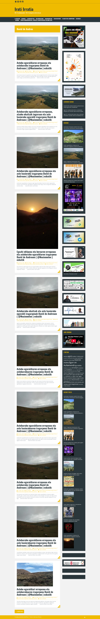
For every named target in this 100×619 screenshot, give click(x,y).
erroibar (69, 368)
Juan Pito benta (81, 373)
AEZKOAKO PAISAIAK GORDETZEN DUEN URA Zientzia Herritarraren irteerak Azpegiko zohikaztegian (73, 127)
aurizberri (65, 358)
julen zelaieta (66, 374)
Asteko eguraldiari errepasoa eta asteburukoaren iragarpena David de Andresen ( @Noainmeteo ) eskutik (35, 591)
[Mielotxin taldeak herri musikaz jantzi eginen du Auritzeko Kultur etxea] (73, 197)
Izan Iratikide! (57, 19)
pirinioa (36, 72)
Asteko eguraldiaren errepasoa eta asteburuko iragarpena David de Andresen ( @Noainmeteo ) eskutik (34, 65)
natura (70, 379)
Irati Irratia (24, 9)
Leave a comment (43, 72)
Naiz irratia (66, 379)
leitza (71, 376)
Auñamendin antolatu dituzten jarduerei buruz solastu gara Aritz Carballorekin (74, 106)
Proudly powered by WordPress (22, 617)
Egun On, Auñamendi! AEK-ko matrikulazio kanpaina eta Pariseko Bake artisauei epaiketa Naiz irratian (74, 110)
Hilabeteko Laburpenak (68, 19)
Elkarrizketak (30, 19)
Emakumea (66, 368)
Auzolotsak (80, 358)
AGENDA (17, 20)
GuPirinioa (74, 370)
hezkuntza (76, 371)
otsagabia (81, 379)
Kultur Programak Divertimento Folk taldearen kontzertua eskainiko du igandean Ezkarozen (73, 162)
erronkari (75, 368)
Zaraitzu (68, 385)
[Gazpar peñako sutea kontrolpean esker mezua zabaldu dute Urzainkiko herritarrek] (69, 466)
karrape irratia (79, 374)
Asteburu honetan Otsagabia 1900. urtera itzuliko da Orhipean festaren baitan (73, 474)
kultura (68, 376)
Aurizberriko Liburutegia (72, 358)
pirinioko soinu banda (75, 382)
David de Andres (22, 72)
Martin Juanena (68, 378)
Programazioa (48, 19)
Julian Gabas (72, 374)
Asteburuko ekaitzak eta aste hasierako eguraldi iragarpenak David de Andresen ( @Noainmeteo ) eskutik (37, 313)
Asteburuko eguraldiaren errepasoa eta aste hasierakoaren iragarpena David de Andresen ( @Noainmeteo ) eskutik (36, 428)
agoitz (70, 356)
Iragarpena (70, 373)
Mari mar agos (77, 376)
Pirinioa (55, 71)
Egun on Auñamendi (70, 364)
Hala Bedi (78, 370)
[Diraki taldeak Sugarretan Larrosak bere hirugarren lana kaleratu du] (69, 512)
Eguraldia (27, 72)
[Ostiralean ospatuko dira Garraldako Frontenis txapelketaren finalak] (69, 528)
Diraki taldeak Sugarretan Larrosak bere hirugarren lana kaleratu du (72, 505)
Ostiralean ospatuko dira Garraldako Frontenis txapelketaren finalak (72, 520)
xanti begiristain (73, 384)
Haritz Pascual (71, 371)
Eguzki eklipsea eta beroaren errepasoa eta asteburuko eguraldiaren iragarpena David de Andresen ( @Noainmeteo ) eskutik (37, 256)
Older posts (20, 611)
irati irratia (75, 373)
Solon (34, 617)
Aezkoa (65, 356)
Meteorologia (51, 71)
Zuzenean (78, 19)
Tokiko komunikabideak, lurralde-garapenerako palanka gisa (36, 20)
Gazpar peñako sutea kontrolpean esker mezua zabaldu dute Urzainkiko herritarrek (73, 458)
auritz (81, 356)
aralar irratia (76, 356)
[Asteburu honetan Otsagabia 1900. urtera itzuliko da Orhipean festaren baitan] (69, 481)
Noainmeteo (32, 72)
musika (82, 378)
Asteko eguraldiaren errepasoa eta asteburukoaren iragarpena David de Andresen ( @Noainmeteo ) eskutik (35, 371)
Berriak (23, 19)
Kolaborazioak (39, 19)
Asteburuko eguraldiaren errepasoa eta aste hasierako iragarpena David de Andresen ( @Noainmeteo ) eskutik (36, 173)
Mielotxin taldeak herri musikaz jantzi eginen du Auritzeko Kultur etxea (73, 181)
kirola (65, 376)
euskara (69, 370)
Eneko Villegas (28, 71)
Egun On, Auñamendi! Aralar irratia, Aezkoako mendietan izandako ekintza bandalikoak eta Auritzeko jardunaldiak (74, 115)
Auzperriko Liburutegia (69, 360)
